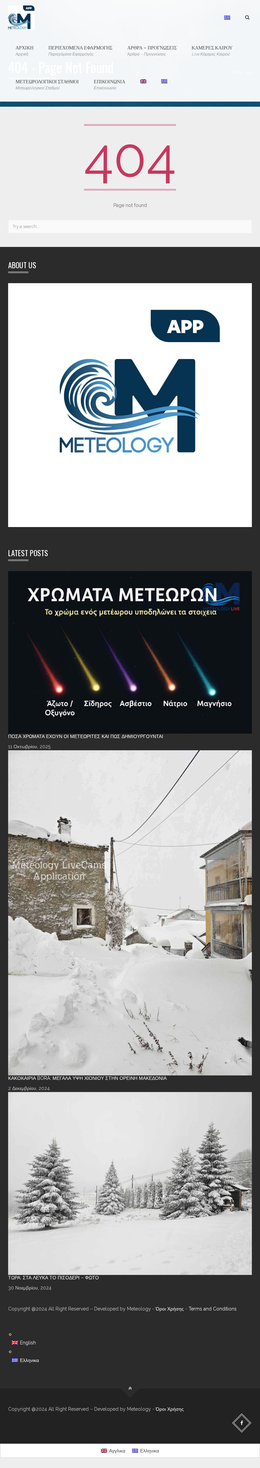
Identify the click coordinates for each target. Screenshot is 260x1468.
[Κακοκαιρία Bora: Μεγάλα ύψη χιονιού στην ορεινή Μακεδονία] (130, 912)
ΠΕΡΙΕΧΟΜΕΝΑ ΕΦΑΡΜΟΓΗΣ (80, 50)
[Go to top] (130, 1388)
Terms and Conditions (213, 1309)
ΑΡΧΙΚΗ (25, 50)
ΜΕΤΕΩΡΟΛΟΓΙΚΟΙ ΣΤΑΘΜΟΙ (47, 84)
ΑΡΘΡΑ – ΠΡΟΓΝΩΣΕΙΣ (152, 50)
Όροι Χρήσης (170, 1309)
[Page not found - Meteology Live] (21, 17)
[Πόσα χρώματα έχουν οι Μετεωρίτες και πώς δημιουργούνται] (130, 652)
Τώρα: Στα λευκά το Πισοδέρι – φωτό (53, 1277)
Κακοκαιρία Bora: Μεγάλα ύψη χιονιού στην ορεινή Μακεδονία (87, 1078)
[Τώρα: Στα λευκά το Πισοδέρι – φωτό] (130, 1183)
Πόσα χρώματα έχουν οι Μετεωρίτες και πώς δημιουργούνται (85, 736)
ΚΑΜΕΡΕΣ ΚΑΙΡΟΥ (212, 50)
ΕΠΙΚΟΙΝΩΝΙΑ (109, 84)
